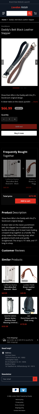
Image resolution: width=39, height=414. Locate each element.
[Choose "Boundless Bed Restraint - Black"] (19, 162)
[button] (3, 13)
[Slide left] (2, 62)
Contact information (19, 410)
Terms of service (19, 405)
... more (35, 101)
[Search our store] (29, 13)
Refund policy (19, 399)
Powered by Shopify (26, 396)
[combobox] (18, 13)
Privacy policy (19, 402)
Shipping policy (19, 408)
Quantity (5, 115)
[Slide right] (36, 62)
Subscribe (35, 379)
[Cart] (35, 13)
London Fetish (16, 396)
